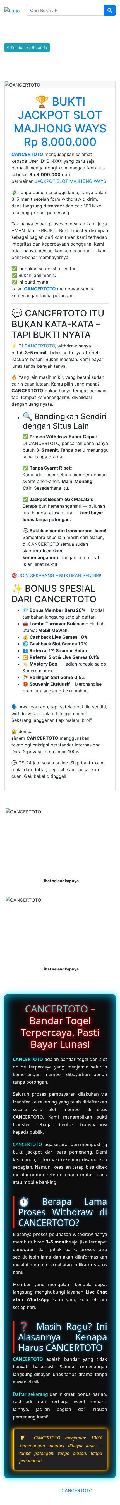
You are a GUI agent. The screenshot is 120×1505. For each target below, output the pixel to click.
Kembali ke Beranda (28, 47)
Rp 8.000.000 (60, 142)
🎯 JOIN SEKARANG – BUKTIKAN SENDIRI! (56, 575)
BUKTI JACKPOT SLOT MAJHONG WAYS (60, 115)
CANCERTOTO (27, 154)
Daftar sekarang (30, 1394)
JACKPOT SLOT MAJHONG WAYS (70, 181)
